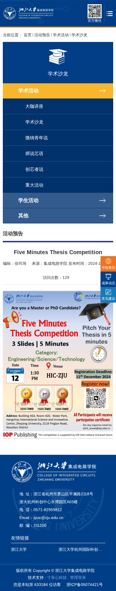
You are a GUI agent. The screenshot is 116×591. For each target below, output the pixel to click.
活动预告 (42, 35)
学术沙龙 (79, 35)
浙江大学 (19, 549)
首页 (28, 35)
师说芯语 (34, 153)
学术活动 (61, 35)
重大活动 (34, 185)
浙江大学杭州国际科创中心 (82, 549)
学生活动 (28, 200)
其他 (23, 215)
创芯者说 (34, 169)
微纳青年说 (36, 137)
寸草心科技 (57, 577)
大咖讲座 (34, 106)
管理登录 (78, 577)
